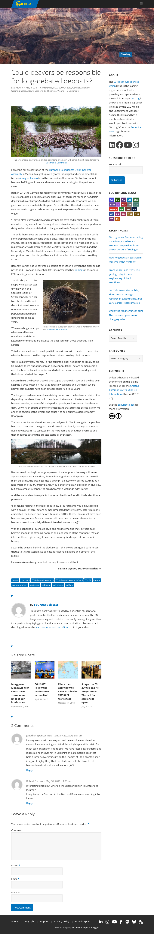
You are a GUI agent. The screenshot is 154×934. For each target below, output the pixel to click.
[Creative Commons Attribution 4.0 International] (112, 418)
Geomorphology (19, 90)
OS (111, 214)
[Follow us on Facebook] (119, 145)
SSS (137, 214)
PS (117, 214)
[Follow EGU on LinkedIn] (101, 922)
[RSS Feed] (141, 922)
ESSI (112, 204)
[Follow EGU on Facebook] (121, 922)
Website (15, 892)
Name (14, 865)
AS (111, 199)
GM (136, 204)
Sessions (39, 90)
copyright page (126, 404)
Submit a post (82, 921)
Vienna (60, 90)
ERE (136, 199)
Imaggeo (95, 927)
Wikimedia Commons (56, 162)
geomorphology (20, 584)
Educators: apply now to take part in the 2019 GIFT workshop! (68, 691)
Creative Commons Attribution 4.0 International (124, 390)
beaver (15, 580)
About (14, 921)
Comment (17, 830)
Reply (29, 770)
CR (129, 199)
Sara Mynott (17, 87)
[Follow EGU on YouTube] (114, 922)
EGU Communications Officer (52, 627)
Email (14, 879)
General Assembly (81, 87)
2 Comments (73, 90)
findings (79, 270)
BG (117, 199)
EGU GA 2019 (65, 87)
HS (121, 209)
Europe (96, 580)
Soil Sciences (50, 90)
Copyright (29, 921)
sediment (46, 584)
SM (123, 214)
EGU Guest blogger (46, 604)
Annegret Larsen (28, 178)
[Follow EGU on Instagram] (107, 922)
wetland (69, 584)
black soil (25, 580)
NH (128, 209)
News (31, 90)
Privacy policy (61, 921)
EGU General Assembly (43, 580)
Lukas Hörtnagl (79, 927)
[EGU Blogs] (25, 6)
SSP (130, 214)
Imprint (44, 921)
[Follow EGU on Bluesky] (134, 922)
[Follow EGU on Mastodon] (127, 922)
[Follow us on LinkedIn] (112, 145)
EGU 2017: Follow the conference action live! (42, 689)
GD (124, 204)
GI (129, 204)
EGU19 (88, 580)
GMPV (113, 209)
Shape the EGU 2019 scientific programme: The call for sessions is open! (90, 693)
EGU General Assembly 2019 (69, 580)
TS (117, 219)
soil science (58, 584)
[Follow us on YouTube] (128, 145)
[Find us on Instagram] (136, 145)
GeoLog (135, 98)
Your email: (115, 164)
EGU (55, 87)
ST (111, 219)
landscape (34, 584)
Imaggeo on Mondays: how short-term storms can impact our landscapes (20, 693)
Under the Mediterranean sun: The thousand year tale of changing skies (126, 315)
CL (123, 199)
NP (134, 209)
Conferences (46, 87)
